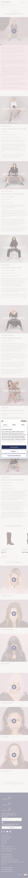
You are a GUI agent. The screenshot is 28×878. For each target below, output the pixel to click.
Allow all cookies (14, 447)
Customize (13, 451)
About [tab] (23, 424)
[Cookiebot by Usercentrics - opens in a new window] (21, 421)
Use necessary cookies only (14, 455)
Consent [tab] (5, 424)
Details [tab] (14, 424)
